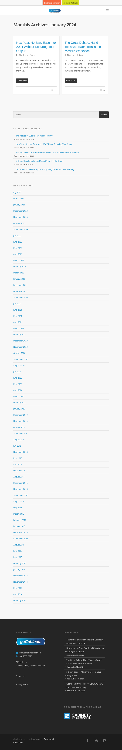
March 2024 (18, 198)
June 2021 (17, 309)
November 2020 (20, 347)
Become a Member (51, 3)
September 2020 (20, 359)
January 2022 (19, 279)
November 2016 (20, 489)
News (32, 55)
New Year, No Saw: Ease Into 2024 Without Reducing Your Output (36, 47)
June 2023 (17, 241)
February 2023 (19, 266)
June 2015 (17, 551)
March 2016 (18, 514)
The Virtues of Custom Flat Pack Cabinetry (34, 135)
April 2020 (17, 390)
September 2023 (20, 229)
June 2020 (17, 378)
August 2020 (18, 365)
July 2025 (17, 192)
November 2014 (20, 582)
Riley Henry (23, 55)
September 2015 (20, 538)
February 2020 (19, 402)
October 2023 (19, 223)
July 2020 (17, 371)
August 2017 (18, 476)
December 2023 (20, 211)
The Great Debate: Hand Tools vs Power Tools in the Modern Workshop (83, 47)
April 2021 (17, 322)
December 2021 (20, 285)
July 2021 (17, 303)
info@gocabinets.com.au (30, 652)
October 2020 (19, 353)
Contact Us (20, 676)
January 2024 (19, 204)
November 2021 (20, 291)
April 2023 (17, 254)
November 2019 (20, 421)
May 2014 (17, 588)
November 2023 (20, 217)
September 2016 (20, 495)
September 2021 (20, 297)
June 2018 (17, 458)
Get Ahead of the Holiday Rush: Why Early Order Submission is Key (45, 169)
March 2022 (18, 272)
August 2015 (18, 544)
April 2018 (17, 464)
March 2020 (18, 396)
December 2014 (20, 575)
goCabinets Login (71, 3)
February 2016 (19, 520)
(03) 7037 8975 (25, 656)
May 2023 (17, 248)
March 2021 (18, 328)
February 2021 (19, 334)
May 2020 (17, 384)
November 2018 (20, 452)
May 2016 (17, 507)
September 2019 (20, 433)
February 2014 (19, 600)
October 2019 (19, 427)
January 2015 (19, 569)
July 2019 (17, 446)
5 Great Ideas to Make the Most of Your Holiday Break (39, 161)
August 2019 (18, 439)
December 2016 (20, 483)
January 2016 (19, 526)
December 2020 (20, 340)
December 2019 (20, 415)
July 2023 (17, 235)
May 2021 (17, 316)
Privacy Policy (22, 684)
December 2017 (20, 470)
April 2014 (17, 594)
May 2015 (17, 557)
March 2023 (18, 260)
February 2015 (19, 563)
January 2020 (19, 408)
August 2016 (18, 501)
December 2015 (20, 532)
